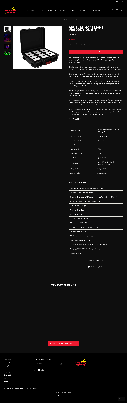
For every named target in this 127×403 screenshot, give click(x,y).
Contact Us (7, 372)
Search (6, 381)
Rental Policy (7, 360)
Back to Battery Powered (65, 343)
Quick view (18, 316)
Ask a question (96, 260)
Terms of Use (7, 363)
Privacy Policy (8, 366)
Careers (6, 378)
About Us (6, 369)
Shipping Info (7, 375)
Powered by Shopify (63, 396)
